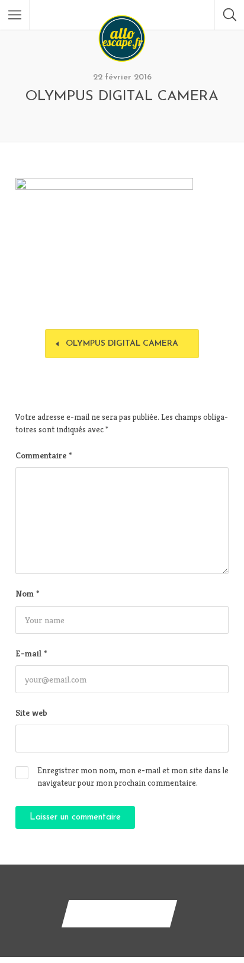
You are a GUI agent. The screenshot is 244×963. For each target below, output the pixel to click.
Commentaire (43, 455)
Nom (27, 593)
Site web (31, 712)
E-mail (31, 653)
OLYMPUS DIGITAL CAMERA (122, 343)
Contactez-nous (119, 913)
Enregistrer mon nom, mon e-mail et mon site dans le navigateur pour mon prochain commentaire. (133, 776)
